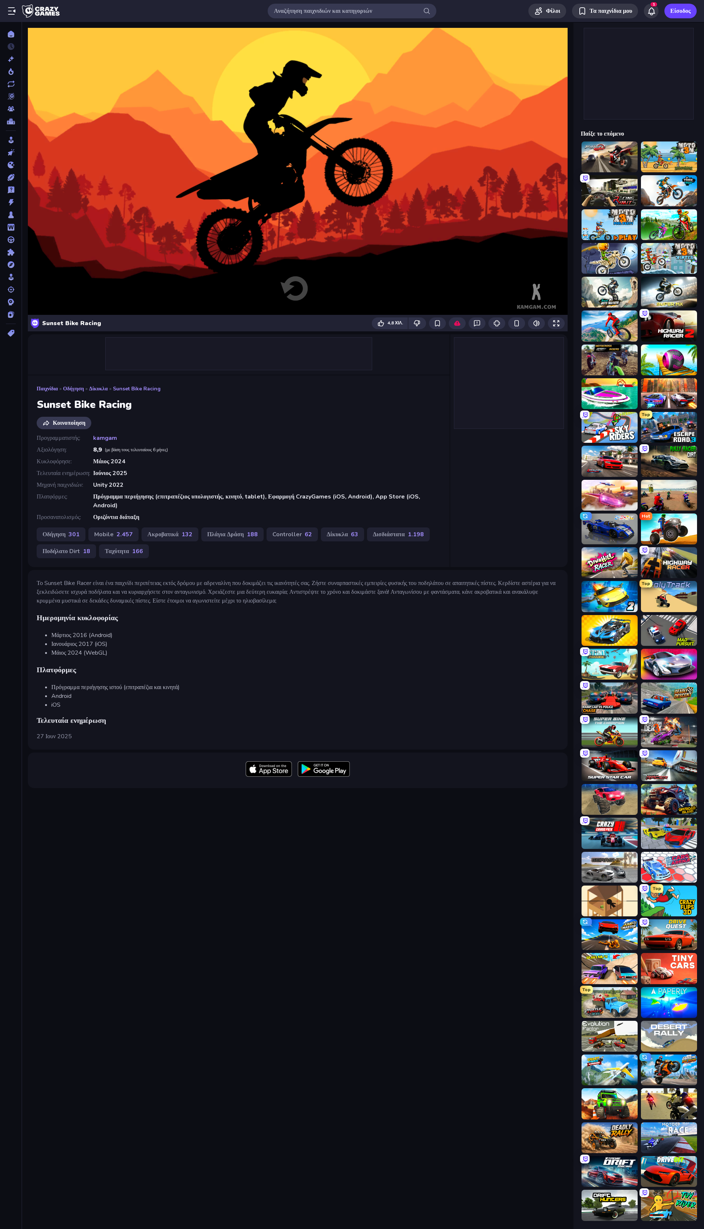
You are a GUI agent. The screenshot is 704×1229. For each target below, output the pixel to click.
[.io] (11, 165)
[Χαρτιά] (11, 314)
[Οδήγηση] (11, 239)
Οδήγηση (73, 388)
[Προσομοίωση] (11, 277)
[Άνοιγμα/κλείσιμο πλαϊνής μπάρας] (12, 11)
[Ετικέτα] (11, 333)
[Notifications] (651, 11)
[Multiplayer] (11, 109)
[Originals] (11, 96)
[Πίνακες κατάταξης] (11, 121)
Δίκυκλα (98, 388)
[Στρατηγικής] (11, 302)
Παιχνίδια (47, 388)
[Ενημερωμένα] (11, 84)
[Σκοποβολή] (11, 289)
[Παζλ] (11, 252)
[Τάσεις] (11, 71)
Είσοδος (680, 11)
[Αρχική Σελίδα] (11, 34)
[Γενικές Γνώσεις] (11, 190)
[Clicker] (11, 152)
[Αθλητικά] (11, 177)
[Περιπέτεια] (11, 264)
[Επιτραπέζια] (11, 215)
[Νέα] (11, 59)
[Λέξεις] (11, 227)
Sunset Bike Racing (137, 388)
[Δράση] (11, 202)
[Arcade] (11, 140)
